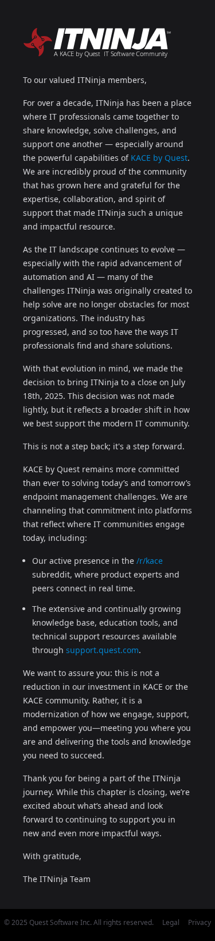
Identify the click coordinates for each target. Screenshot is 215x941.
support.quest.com (102, 650)
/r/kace (149, 560)
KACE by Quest (159, 157)
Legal (170, 922)
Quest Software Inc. (60, 922)
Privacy (199, 922)
